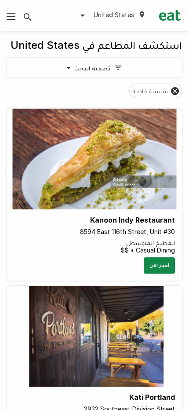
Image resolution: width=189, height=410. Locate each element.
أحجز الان (159, 265)
